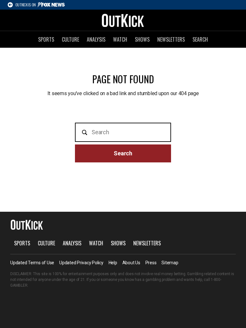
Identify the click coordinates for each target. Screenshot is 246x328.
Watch (120, 39)
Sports (46, 39)
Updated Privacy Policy (81, 262)
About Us (131, 262)
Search (200, 39)
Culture (70, 39)
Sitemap (169, 262)
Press (151, 262)
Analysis (96, 39)
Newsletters (171, 39)
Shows (142, 39)
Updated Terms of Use (32, 262)
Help (113, 262)
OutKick (123, 20)
